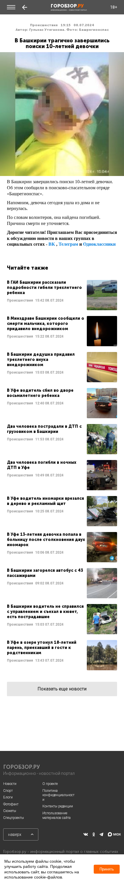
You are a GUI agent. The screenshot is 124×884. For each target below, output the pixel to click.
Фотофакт (10, 804)
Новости (9, 784)
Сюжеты (9, 811)
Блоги (8, 797)
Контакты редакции (57, 806)
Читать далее (62, 295)
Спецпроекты (13, 818)
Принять (106, 869)
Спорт (8, 791)
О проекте (50, 784)
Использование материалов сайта (56, 815)
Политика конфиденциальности (58, 795)
